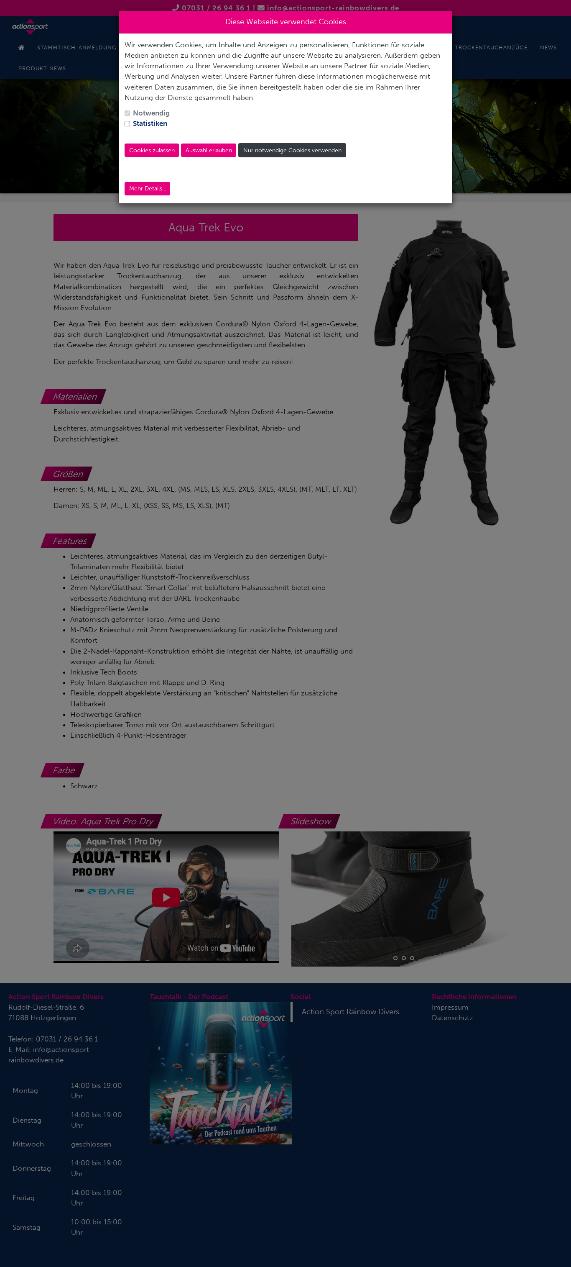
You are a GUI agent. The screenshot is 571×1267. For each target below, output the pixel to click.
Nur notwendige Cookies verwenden (292, 150)
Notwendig (151, 113)
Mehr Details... (147, 188)
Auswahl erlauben (209, 150)
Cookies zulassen (152, 150)
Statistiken (150, 123)
